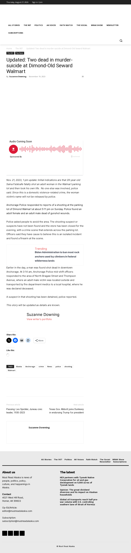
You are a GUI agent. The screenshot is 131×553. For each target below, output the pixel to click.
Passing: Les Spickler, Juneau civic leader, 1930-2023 (24, 411)
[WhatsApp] (31, 84)
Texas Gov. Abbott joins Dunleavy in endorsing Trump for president (66, 411)
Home (9, 48)
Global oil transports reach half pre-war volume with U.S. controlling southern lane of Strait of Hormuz (79, 502)
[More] (39, 84)
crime (41, 366)
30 (83, 76)
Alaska (19, 366)
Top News (19, 53)
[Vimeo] (118, 2)
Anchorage (30, 366)
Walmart (11, 370)
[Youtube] (123, 2)
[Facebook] (105, 2)
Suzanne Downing (17, 76)
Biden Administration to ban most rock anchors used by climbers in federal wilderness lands (57, 256)
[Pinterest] (24, 84)
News (49, 366)
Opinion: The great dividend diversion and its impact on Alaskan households (78, 492)
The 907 (19, 48)
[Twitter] (114, 2)
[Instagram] (109, 2)
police (58, 366)
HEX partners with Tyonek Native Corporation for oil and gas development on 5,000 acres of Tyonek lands (77, 481)
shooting (68, 366)
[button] (121, 40)
